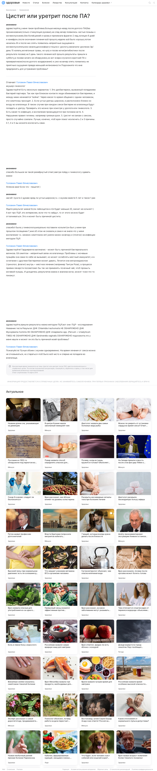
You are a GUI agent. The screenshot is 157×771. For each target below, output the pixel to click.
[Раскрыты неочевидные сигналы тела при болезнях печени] (97, 489)
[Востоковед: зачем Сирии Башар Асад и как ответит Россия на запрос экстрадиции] (97, 710)
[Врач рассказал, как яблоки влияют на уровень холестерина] (60, 489)
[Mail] (3, 3)
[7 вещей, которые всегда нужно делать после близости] (97, 526)
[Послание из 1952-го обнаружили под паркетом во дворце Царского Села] (23, 452)
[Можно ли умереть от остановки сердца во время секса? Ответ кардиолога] (133, 415)
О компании (11, 769)
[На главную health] (12, 3)
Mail (3, 769)
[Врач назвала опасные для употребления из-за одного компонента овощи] (23, 600)
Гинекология (24, 10)
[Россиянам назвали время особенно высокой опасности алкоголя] (133, 674)
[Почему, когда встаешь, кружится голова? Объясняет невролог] (97, 452)
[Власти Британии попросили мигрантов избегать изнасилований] (60, 526)
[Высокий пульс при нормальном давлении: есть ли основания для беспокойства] (23, 563)
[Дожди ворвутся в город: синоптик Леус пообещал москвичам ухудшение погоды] (133, 637)
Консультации (11, 10)
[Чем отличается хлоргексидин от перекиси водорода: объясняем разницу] (133, 600)
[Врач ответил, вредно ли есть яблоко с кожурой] (97, 637)
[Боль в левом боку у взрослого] (23, 637)
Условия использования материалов (83, 769)
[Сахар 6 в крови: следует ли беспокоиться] (23, 489)
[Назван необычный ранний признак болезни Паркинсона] (23, 747)
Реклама (20, 769)
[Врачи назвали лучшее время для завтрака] (97, 674)
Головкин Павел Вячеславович (32, 82)
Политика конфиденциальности (142, 769)
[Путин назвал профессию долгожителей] (23, 526)
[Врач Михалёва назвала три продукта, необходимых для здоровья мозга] (60, 674)
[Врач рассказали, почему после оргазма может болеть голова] (133, 563)
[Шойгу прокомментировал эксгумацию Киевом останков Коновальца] (133, 526)
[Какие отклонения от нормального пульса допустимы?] (133, 710)
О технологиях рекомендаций (120, 769)
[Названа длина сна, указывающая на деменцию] (23, 415)
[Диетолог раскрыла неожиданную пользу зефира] (133, 489)
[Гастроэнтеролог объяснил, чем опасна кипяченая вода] (97, 563)
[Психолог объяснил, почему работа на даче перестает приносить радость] (60, 710)
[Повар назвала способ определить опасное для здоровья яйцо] (60, 452)
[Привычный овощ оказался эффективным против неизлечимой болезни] (60, 600)
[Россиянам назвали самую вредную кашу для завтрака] (60, 637)
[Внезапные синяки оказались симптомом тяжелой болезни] (23, 674)
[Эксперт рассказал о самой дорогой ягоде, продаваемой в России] (23, 710)
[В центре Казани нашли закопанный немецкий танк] (60, 415)
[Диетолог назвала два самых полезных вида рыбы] (97, 415)
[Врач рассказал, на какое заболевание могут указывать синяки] (97, 600)
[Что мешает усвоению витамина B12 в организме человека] (60, 563)
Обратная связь (102, 769)
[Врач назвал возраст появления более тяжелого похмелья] (133, 747)
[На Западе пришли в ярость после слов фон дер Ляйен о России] (133, 452)
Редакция (66, 769)
